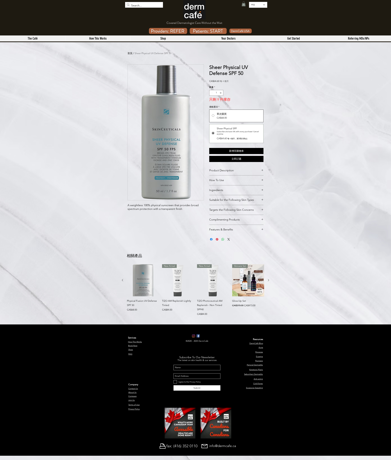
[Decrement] (212, 93)
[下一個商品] (268, 280)
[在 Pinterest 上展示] (217, 239)
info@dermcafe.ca (222, 446)
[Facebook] (198, 335)
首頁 (130, 53)
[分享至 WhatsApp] (223, 239)
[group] (195, 290)
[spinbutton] (216, 93)
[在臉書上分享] (211, 239)
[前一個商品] (122, 280)
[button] (244, 4)
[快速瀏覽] (143, 280)
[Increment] (221, 93)
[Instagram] (193, 335)
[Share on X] (228, 239)
